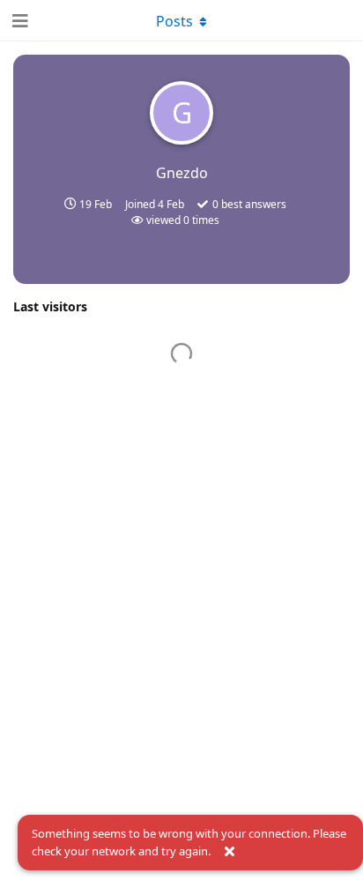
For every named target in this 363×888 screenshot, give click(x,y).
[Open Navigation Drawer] (17, 20)
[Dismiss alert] (229, 852)
